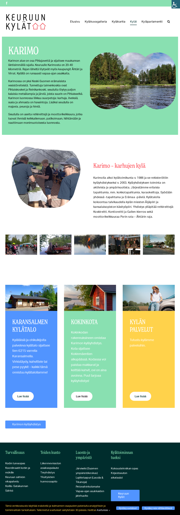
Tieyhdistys (47, 472)
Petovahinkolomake (88, 486)
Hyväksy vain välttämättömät (158, 508)
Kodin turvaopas (15, 463)
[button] (168, 21)
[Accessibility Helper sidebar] (176, 4)
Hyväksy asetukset (128, 508)
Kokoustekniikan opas (124, 468)
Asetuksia (102, 510)
